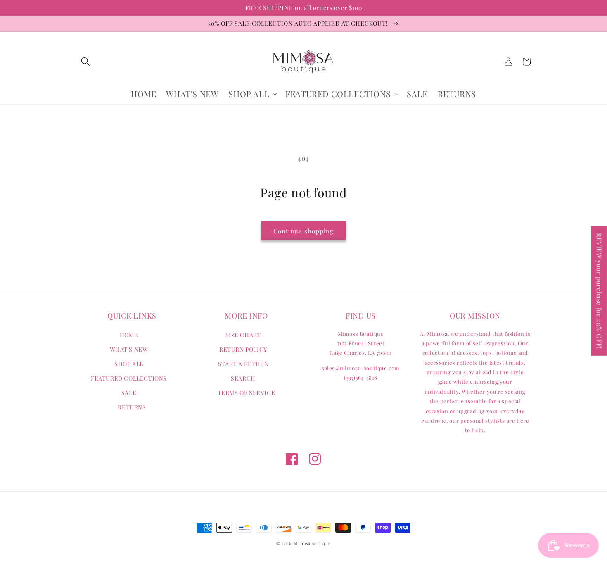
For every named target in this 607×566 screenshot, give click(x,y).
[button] (85, 61)
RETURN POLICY (243, 349)
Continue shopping (303, 231)
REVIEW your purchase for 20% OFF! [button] (599, 291)
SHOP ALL (128, 364)
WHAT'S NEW (129, 349)
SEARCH (243, 378)
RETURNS (132, 407)
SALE (128, 393)
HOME (129, 335)
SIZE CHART (243, 335)
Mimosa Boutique (312, 543)
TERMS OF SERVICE (246, 393)
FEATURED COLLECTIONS (129, 378)
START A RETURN (243, 364)
